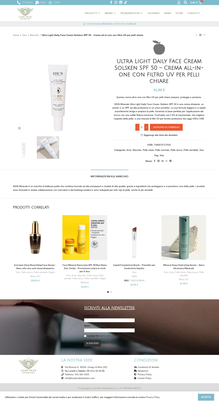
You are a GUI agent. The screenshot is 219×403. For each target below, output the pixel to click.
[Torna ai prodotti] (200, 35)
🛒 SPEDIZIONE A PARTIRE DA (109, 24)
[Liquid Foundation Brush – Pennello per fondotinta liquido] (134, 237)
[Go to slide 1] (108, 292)
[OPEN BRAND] (115, 13)
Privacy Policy (153, 397)
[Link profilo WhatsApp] (166, 161)
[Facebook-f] (111, 2)
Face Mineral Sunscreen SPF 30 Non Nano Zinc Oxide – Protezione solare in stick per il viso (85, 268)
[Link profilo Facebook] (154, 161)
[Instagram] (116, 2)
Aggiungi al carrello (166, 127)
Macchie (34, 35)
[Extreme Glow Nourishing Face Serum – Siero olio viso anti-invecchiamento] (35, 237)
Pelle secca (176, 150)
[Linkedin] (120, 2)
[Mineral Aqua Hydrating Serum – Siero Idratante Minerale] (183, 237)
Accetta (206, 397)
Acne (128, 150)
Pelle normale (162, 150)
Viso (24, 35)
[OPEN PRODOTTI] (99, 13)
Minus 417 (35, 276)
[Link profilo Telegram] (170, 161)
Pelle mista (148, 150)
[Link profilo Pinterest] (158, 161)
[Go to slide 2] (111, 292)
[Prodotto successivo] (204, 35)
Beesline (85, 282)
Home (16, 35)
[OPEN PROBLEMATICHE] (142, 13)
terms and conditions (110, 335)
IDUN (134, 276)
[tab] (109, 175)
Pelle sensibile (190, 150)
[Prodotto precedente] (196, 35)
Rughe (52, 272)
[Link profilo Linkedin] (163, 161)
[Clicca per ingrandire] (19, 128)
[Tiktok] (125, 2)
